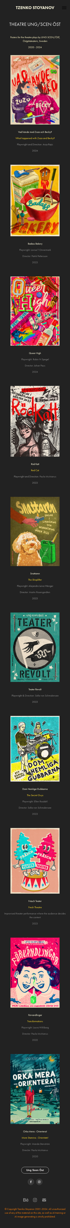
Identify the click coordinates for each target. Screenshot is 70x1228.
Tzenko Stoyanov (35, 7)
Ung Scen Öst (35, 1170)
